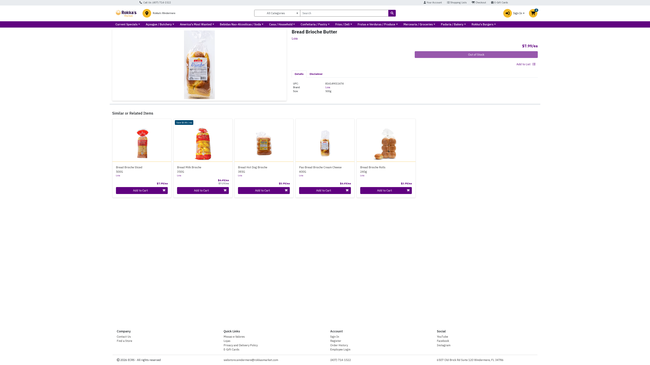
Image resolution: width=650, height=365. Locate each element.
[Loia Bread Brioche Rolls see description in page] (386, 140)
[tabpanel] (415, 89)
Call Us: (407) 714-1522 (157, 2)
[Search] (392, 13)
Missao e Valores (234, 336)
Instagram (443, 345)
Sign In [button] (517, 13)
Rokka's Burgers (482, 24)
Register (335, 341)
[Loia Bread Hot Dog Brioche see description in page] (264, 140)
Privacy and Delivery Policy (241, 345)
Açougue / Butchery (159, 24)
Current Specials (126, 24)
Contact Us (124, 336)
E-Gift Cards (501, 2)
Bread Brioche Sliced (129, 169)
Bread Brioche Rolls (372, 169)
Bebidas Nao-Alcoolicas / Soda (240, 24)
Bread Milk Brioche (189, 169)
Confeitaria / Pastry (314, 24)
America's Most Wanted (196, 24)
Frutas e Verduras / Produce (376, 24)
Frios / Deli (342, 24)
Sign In (334, 336)
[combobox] (344, 13)
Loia (327, 87)
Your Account (434, 2)
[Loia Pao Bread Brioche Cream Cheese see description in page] (325, 140)
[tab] (299, 73)
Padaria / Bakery (452, 24)
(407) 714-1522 (340, 360)
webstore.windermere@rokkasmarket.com (251, 360)
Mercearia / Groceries (418, 24)
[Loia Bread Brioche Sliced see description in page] (142, 140)
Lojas (227, 341)
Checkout (480, 2)
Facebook (443, 341)
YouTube (442, 336)
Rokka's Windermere (164, 13)
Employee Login (340, 349)
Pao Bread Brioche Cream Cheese (320, 169)
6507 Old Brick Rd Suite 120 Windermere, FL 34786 (470, 360)
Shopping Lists (458, 2)
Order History (339, 345)
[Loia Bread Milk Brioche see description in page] (203, 140)
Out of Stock (476, 54)
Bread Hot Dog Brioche (252, 169)
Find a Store (124, 341)
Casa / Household (280, 24)
